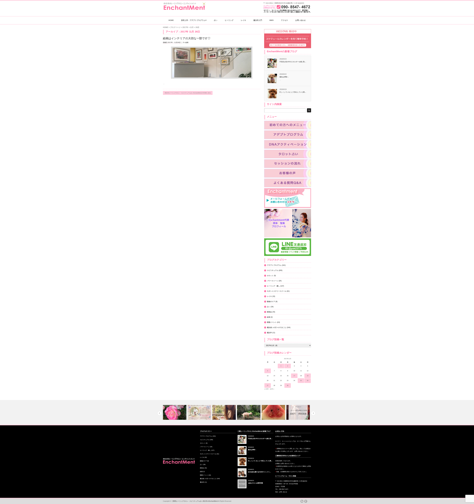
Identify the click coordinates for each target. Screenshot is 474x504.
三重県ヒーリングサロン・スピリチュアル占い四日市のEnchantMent (195, 501)
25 (301, 380)
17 (294, 375)
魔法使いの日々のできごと (276, 327)
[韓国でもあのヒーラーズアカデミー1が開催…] (176, 412)
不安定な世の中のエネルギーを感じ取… (292, 62)
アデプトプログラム (274, 265)
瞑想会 (269, 312)
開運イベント (272, 322)
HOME (171, 20)
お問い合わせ (300, 20)
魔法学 (269, 333)
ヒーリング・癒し (273, 286)
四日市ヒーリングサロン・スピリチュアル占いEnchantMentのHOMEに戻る (188, 93)
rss (301, 501)
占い (268, 307)
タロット (270, 276)
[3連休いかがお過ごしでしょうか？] (250, 412)
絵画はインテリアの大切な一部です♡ (186, 38)
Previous (159, 413)
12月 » (272, 389)
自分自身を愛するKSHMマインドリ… (259, 472)
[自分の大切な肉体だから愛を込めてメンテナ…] (200, 412)
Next (313, 413)
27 (267, 385)
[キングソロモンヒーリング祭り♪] (299, 412)
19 (307, 375)
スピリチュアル (272, 270)
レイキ (243, 20)
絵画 (186, 42)
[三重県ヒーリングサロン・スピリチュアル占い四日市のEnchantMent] (184, 9)
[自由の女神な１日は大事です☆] (225, 412)
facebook (305, 501)
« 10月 (266, 389)
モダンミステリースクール (276, 291)
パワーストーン (272, 281)
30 (287, 385)
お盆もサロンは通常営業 (255, 483)
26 (307, 380)
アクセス (284, 20)
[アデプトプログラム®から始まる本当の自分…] (274, 412)
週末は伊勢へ (283, 77)
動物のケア (271, 301)
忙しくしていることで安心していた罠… (292, 92)
